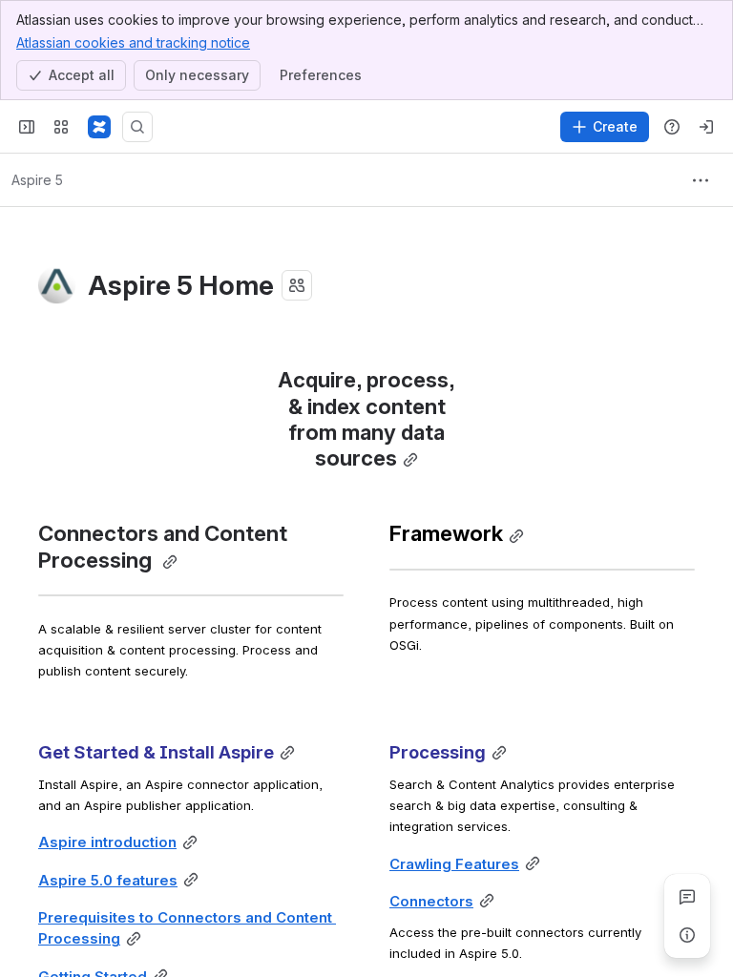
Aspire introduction (107, 842)
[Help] (672, 127)
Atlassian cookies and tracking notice (133, 42)
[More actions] (700, 180)
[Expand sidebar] (26, 127)
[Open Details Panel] (687, 935)
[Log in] (706, 127)
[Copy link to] (410, 460)
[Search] (137, 127)
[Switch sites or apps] (61, 127)
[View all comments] (687, 897)
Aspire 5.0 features (108, 880)
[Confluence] (99, 127)
